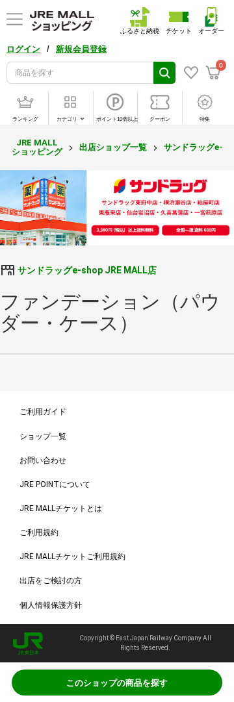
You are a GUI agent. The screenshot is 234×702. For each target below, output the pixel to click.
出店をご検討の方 (51, 580)
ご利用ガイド (43, 411)
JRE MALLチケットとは (61, 508)
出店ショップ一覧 (113, 147)
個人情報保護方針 (51, 605)
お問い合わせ (43, 460)
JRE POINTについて (55, 484)
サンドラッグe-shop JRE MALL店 (87, 270)
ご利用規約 (39, 532)
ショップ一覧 (43, 436)
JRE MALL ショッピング (37, 147)
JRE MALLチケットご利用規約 (72, 556)
